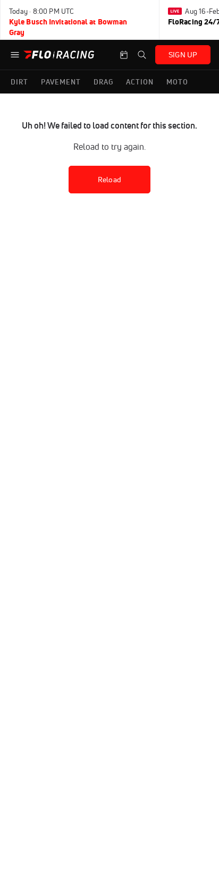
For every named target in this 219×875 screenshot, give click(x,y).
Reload (109, 179)
